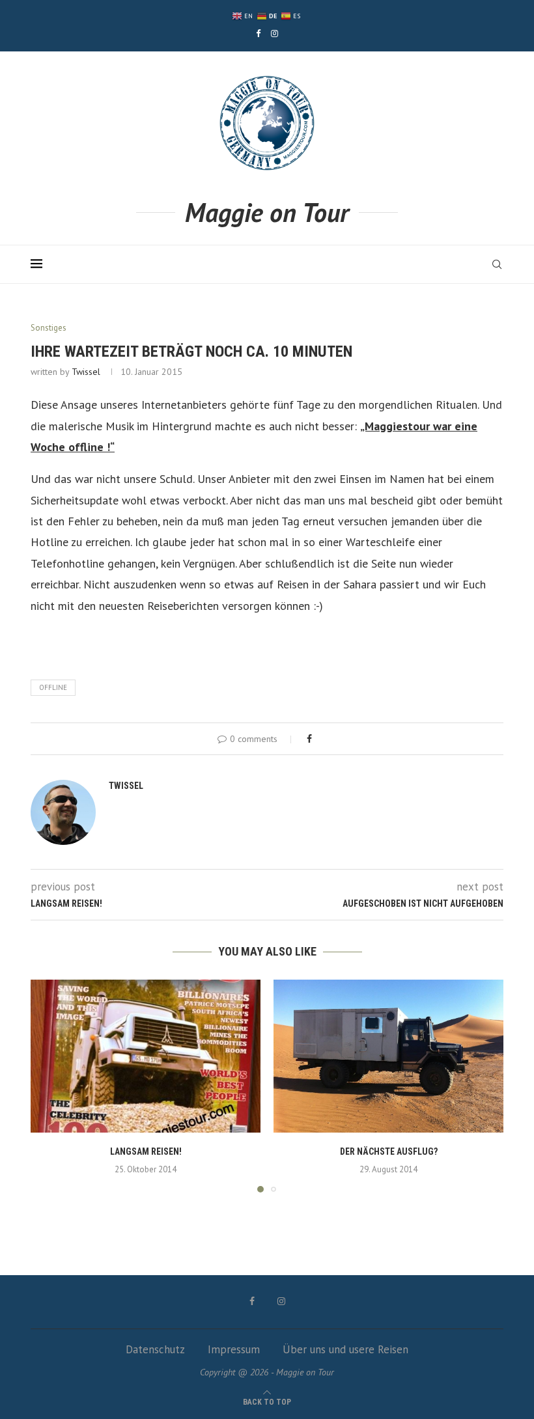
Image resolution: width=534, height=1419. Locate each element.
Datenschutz (155, 1349)
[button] (48, 1085)
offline (53, 687)
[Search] (496, 264)
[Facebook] (258, 33)
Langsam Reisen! (146, 1151)
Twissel (86, 372)
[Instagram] (274, 33)
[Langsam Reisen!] (145, 1056)
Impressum (234, 1349)
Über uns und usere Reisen (345, 1349)
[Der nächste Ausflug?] (388, 1056)
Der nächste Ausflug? (389, 1151)
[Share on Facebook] (309, 739)
